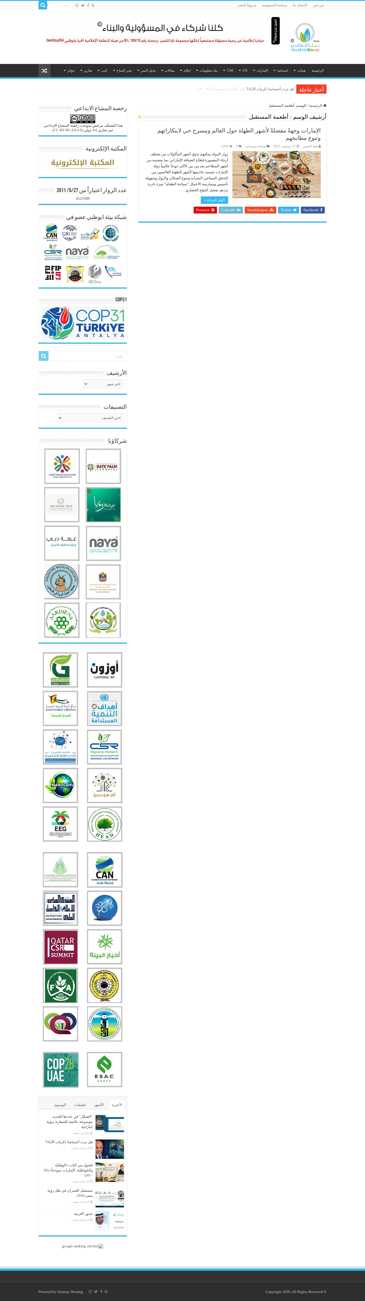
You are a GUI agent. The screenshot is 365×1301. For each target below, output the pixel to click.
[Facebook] (88, 5)
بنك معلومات (209, 70)
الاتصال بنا (300, 5)
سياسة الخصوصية (274, 5)
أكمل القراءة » (214, 200)
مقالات (170, 70)
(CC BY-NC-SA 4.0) (67, 130)
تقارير (88, 70)
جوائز (71, 70)
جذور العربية (83, 1213)
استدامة (282, 70)
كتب (104, 70)
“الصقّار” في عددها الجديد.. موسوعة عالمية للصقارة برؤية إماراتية (69, 1121)
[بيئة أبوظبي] (305, 36)
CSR (230, 70)
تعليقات (80, 1105)
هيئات (301, 70)
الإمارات (262, 70)
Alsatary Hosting (70, 1292)
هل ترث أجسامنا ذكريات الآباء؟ (69, 1142)
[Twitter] (82, 5)
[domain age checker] (82, 1246)
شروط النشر (247, 5)
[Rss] (93, 5)
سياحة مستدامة (256, 146)
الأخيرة (117, 1105)
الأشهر (99, 1105)
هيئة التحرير (310, 146)
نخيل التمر (148, 70)
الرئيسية (318, 70)
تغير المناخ (124, 70)
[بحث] (42, 5)
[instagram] (77, 5)
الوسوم (60, 1105)
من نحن (318, 5)
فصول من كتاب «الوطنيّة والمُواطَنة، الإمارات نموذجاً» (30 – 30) (245, 89)
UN (245, 70)
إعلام (187, 70)
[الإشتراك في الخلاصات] (139, 117)
